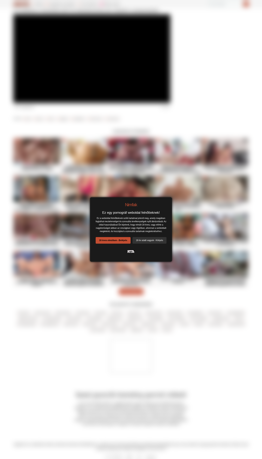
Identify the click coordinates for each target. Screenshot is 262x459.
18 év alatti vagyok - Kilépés (149, 240)
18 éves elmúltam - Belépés (113, 240)
